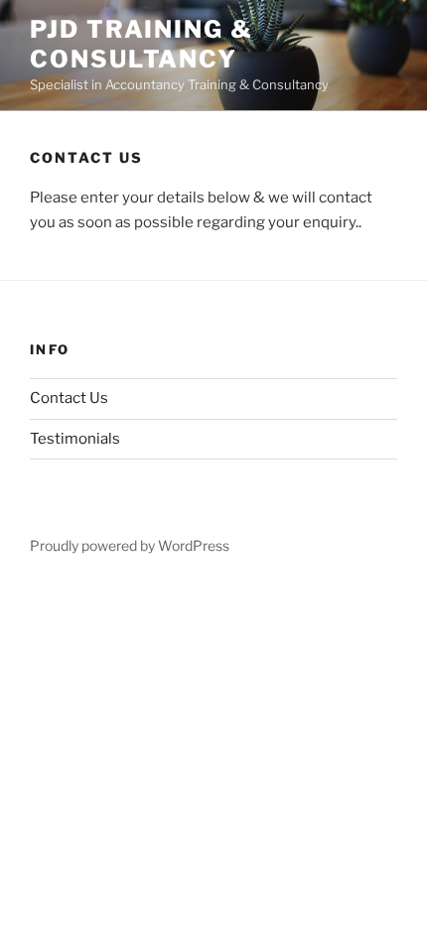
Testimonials (75, 439)
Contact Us (69, 398)
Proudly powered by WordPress (129, 545)
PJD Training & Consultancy (141, 44)
